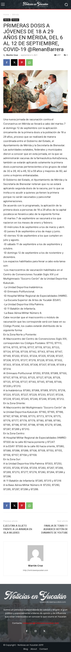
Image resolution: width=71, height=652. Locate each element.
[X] (14, 62)
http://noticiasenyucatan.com (35, 570)
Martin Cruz (12, 55)
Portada (15, 20)
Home (6, 14)
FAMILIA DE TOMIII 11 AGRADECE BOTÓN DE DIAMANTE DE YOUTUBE (54, 529)
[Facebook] (6, 62)
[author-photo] (35, 561)
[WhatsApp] (29, 62)
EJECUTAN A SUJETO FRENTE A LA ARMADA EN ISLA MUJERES (17, 529)
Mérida (15, 14)
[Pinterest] (21, 62)
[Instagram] (35, 631)
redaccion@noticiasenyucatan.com (41, 623)
